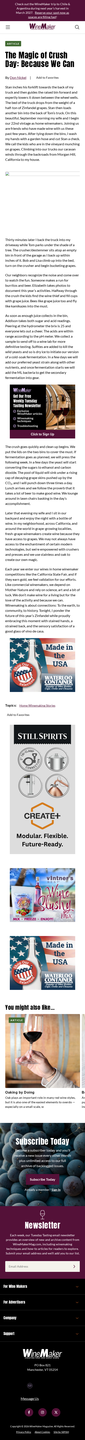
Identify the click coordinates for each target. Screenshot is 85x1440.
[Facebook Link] (29, 1415)
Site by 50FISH (61, 1432)
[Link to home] (42, 27)
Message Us (30, 1398)
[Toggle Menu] (7, 27)
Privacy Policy (23, 1432)
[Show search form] (77, 27)
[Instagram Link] (42, 1415)
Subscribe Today (42, 1179)
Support (8, 1333)
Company (9, 1317)
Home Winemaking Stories (37, 705)
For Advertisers (14, 1302)
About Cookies (42, 1432)
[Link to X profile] (56, 1415)
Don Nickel (18, 77)
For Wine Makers (15, 1286)
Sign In (56, 1189)
